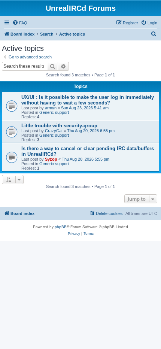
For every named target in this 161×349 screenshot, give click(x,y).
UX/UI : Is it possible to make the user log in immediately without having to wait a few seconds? (87, 100)
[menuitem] (19, 22)
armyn (51, 108)
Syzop (51, 159)
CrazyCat (54, 130)
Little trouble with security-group (59, 125)
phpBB (61, 227)
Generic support (54, 112)
